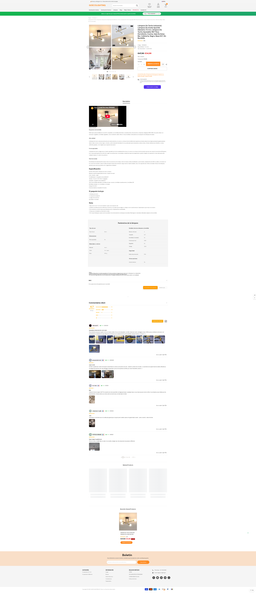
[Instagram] (157, 577)
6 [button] (115, 71)
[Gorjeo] (169, 577)
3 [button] (110, 71)
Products (94, 17)
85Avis (91, 310)
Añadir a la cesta (153, 63)
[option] (100, 47)
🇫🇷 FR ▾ (163, 1)
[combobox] (123, 5)
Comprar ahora (152, 68)
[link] (163, 64)
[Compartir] (166, 64)
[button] (88, 47)
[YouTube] (165, 577)
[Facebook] (153, 577)
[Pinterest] (161, 577)
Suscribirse (143, 562)
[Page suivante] (135, 457)
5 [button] (113, 71)
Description (126, 101)
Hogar (89, 17)
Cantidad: (140, 61)
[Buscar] (125, 5)
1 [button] (107, 71)
